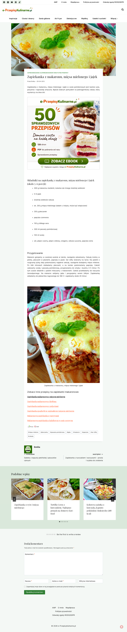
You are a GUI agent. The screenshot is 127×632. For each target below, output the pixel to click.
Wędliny (84, 19)
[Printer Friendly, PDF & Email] (33, 426)
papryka (85, 432)
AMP (56, 2)
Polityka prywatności (91, 2)
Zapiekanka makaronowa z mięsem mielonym (46, 397)
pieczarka (44, 432)
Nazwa (28, 581)
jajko (69, 432)
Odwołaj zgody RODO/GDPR (113, 2)
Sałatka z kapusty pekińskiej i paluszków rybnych (40, 457)
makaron (76, 432)
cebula (30, 436)
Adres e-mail (58, 581)
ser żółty (94, 432)
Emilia (33, 81)
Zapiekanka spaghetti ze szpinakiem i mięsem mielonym (50, 411)
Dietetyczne (72, 19)
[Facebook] (4, 2)
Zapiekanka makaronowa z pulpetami (43, 406)
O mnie (64, 2)
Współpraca (75, 2)
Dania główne (44, 19)
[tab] (59, 521)
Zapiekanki (31, 73)
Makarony (50, 73)
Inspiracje (13, 19)
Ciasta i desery (28, 19)
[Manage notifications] (121, 626)
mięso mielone (33, 432)
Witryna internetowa (87, 581)
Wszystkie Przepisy (61, 73)
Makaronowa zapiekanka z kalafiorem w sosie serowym (50, 420)
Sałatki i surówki (99, 19)
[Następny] (112, 499)
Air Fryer (58, 19)
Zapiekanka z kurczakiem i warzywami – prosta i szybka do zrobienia (84, 457)
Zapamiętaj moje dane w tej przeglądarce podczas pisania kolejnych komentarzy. (55, 587)
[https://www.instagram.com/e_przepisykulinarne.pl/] (8, 2)
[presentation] (27, 489)
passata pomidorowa (57, 432)
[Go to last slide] (14, 499)
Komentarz (30, 554)
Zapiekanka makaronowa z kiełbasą (41, 401)
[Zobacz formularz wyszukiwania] (123, 10)
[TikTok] (19, 2)
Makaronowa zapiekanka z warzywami (43, 416)
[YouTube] (11, 2)
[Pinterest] (15, 2)
